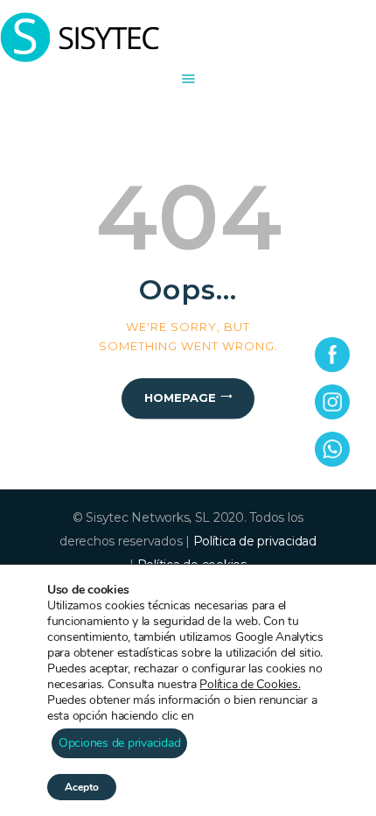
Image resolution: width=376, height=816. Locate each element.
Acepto (82, 787)
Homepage (180, 397)
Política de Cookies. (249, 684)
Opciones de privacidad (119, 743)
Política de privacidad (255, 541)
